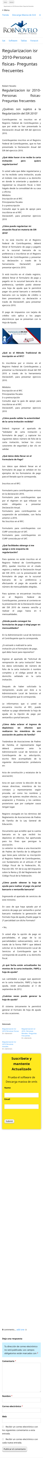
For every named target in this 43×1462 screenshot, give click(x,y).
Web (4, 1416)
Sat (3, 40)
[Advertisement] (21, 1227)
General (11, 2)
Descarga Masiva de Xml (24, 15)
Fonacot (34, 40)
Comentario (9, 1361)
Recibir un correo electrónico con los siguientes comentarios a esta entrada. (20, 1430)
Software (13, 40)
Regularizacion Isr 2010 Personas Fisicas (10, 1030)
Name (7, 1087)
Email (7, 1099)
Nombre (7, 1396)
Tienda (5, 15)
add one (20, 1329)
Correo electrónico (12, 1406)
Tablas (24, 40)
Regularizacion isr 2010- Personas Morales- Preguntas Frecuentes (29, 1032)
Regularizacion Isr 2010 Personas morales (9, 1044)
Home (5, 2)
